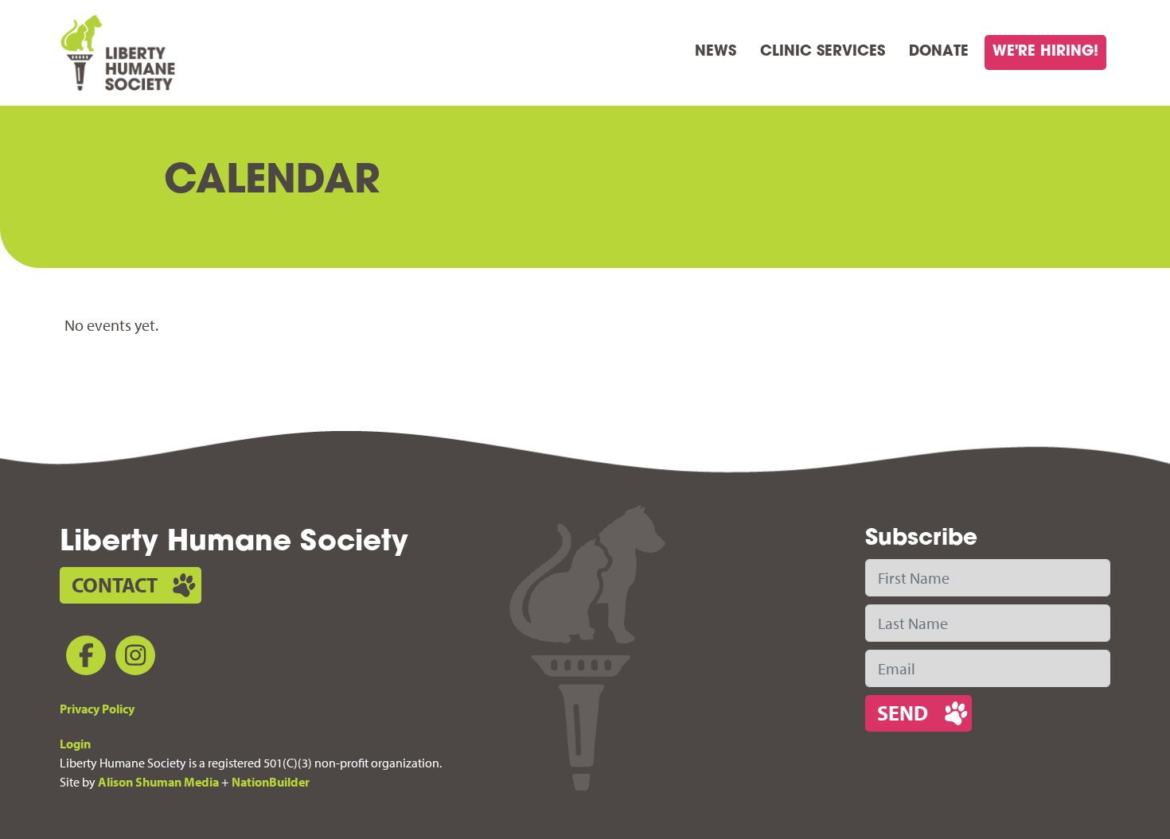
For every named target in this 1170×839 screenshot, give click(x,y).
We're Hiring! (1045, 52)
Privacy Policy (97, 709)
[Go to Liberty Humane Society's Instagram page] (132, 658)
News (715, 52)
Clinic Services (822, 52)
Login (75, 744)
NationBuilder (271, 782)
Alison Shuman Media (158, 782)
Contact (115, 585)
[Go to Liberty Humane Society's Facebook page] (83, 658)
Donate (939, 52)
